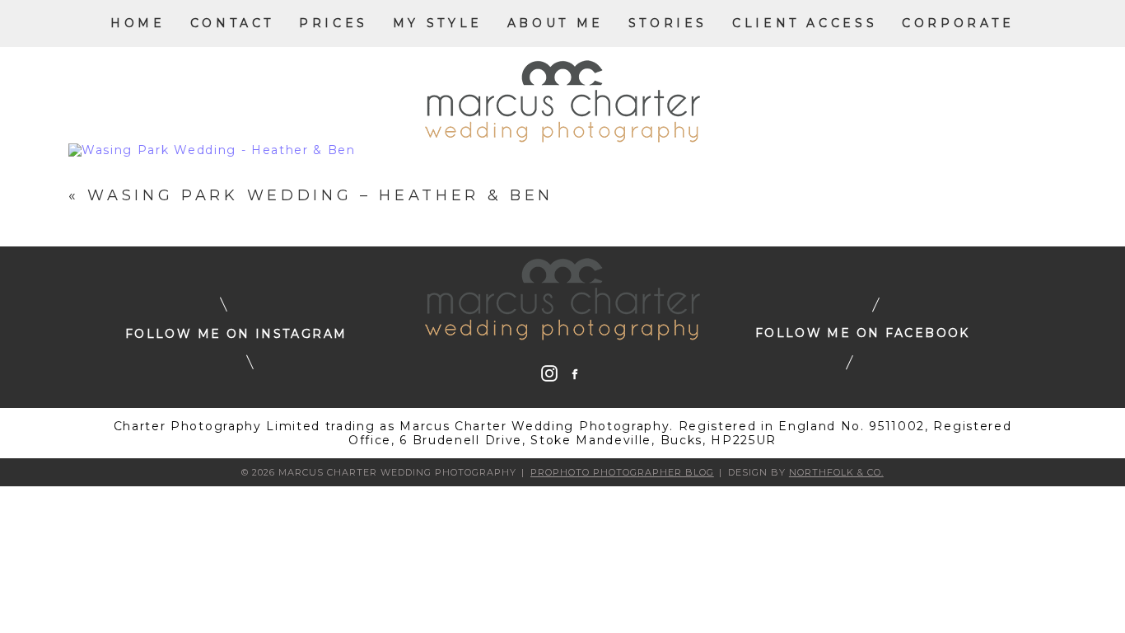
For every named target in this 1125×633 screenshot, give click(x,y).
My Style (438, 23)
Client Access (804, 23)
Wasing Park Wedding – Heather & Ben (320, 195)
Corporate (958, 23)
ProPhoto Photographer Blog (622, 472)
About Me (555, 23)
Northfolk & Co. (836, 472)
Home (137, 23)
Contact (232, 23)
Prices (333, 23)
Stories (667, 23)
